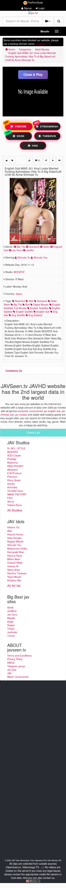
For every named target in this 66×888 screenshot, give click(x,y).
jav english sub (52, 411)
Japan (18, 293)
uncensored (36, 411)
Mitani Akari (13, 559)
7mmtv (11, 635)
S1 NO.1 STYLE (16, 448)
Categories (25, 49)
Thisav (11, 628)
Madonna (12, 462)
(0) (38, 160)
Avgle (10, 621)
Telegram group (16, 666)
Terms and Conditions (19, 655)
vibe (30, 301)
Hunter (11, 483)
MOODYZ (19, 272)
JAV (9, 673)
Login (41, 8)
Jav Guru (16, 250)
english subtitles (38, 308)
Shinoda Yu (24, 257)
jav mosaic (21, 414)
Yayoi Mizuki (14, 577)
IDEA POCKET (15, 466)
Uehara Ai (12, 566)
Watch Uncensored (17, 677)
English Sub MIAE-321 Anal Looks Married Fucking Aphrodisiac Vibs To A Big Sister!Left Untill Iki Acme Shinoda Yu (30, 56)
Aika (9, 531)
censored (23, 411)
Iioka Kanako (14, 538)
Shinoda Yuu (40, 257)
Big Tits (20, 246)
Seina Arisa (13, 569)
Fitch (10, 498)
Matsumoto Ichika (17, 548)
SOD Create (14, 455)
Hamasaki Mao (15, 552)
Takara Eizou (14, 505)
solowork (41, 301)
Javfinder (12, 632)
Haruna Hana (14, 555)
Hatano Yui (13, 527)
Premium (12, 476)
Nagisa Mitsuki (15, 541)
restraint (19, 301)
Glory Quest (14, 480)
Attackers (12, 469)
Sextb (10, 607)
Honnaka (12, 487)
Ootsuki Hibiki (14, 562)
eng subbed (35, 315)
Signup (27, 8)
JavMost (12, 611)
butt (27, 304)
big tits (17, 304)
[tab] (14, 370)
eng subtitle (18, 315)
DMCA (10, 662)
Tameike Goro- (15, 491)
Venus (10, 501)
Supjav (11, 625)
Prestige (11, 459)
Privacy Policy (15, 659)
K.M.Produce (14, 473)
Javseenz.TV (43, 43)
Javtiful (29, 250)
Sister (45, 246)
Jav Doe (11, 669)
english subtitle (24, 311)
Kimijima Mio (14, 580)
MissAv (44, 31)
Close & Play (33, 74)
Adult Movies (42, 49)
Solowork (33, 246)
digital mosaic (41, 304)
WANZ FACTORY (16, 494)
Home (11, 49)
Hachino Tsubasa (17, 573)
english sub (43, 311)
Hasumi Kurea (15, 534)
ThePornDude (35, 2)
